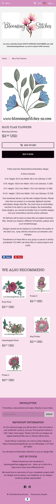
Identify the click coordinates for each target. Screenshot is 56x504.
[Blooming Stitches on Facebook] (25, 487)
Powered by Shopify (39, 494)
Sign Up (49, 414)
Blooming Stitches (21, 494)
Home (4, 58)
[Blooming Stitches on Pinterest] (29, 487)
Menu (7, 3)
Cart (39, 3)
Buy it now (28, 154)
